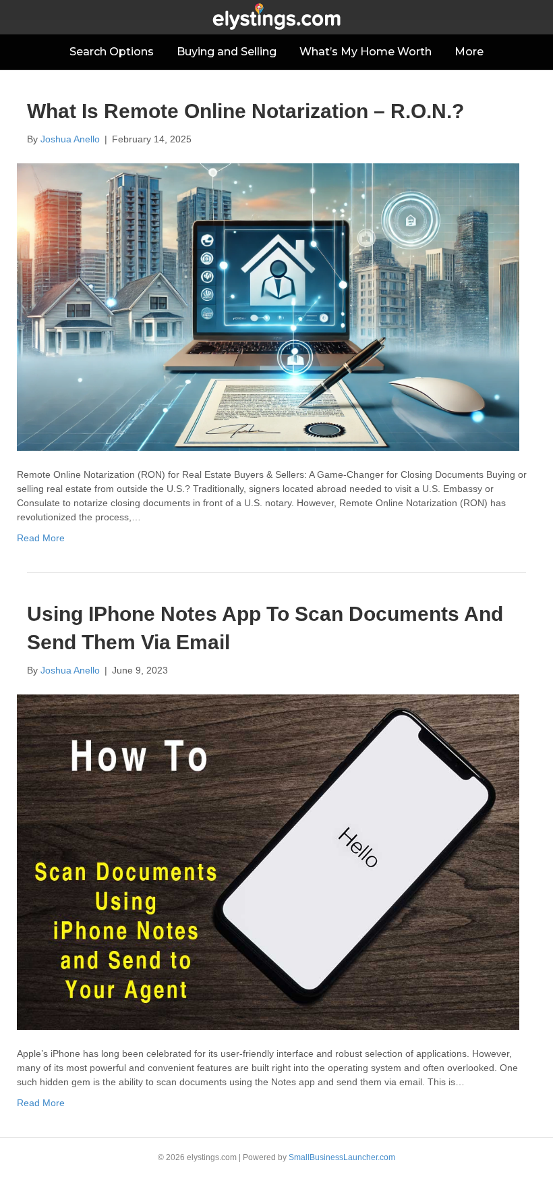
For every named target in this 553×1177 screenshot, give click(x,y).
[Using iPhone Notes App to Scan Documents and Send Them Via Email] (268, 861)
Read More (41, 537)
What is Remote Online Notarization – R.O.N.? (245, 111)
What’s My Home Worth (365, 51)
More (469, 51)
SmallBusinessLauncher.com (342, 1157)
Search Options (111, 51)
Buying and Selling (226, 51)
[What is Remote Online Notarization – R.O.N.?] (268, 306)
